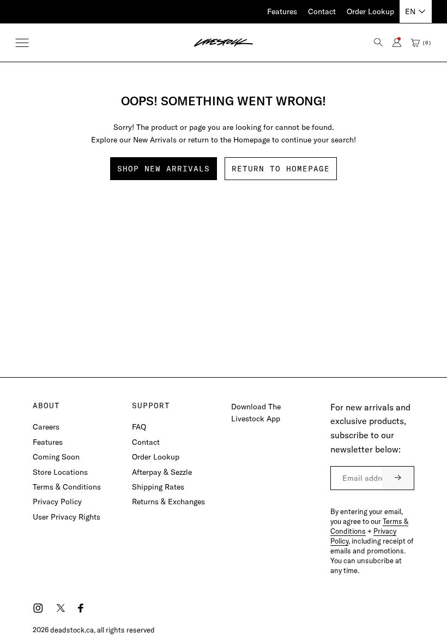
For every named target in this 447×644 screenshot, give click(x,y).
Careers (46, 427)
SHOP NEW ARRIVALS (163, 169)
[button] (22, 43)
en (410, 11)
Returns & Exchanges (168, 501)
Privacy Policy (57, 501)
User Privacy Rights (66, 517)
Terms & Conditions (67, 487)
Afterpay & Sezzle (162, 472)
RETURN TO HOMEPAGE (281, 169)
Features (282, 11)
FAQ (139, 427)
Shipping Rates (158, 487)
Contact (322, 11)
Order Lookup (370, 11)
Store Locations (60, 472)
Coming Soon (56, 457)
